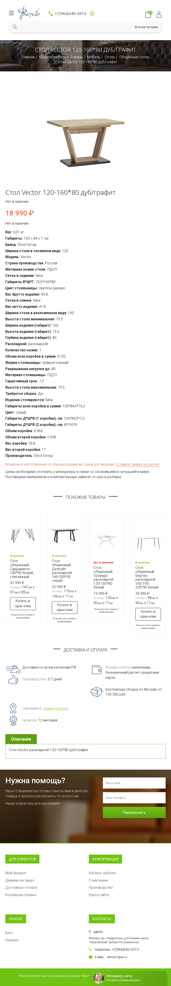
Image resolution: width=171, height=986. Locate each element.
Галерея (11, 940)
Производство (101, 887)
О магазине (98, 880)
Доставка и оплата (21, 887)
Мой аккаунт (15, 873)
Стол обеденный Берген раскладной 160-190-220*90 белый (146, 577)
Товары (76, 57)
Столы (110, 57)
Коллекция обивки (20, 895)
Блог (9, 933)
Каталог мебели (52, 57)
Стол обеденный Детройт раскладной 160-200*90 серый (62, 571)
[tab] (21, 739)
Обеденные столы (134, 57)
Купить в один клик (23, 603)
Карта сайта (99, 895)
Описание (21, 739)
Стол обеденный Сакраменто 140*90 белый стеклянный (21, 569)
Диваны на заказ (19, 880)
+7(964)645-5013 (70, 13)
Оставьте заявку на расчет (137, 464)
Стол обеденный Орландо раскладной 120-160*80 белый (103, 577)
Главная (28, 57)
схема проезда (55, 708)
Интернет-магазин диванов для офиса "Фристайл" (62, 976)
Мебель (93, 57)
